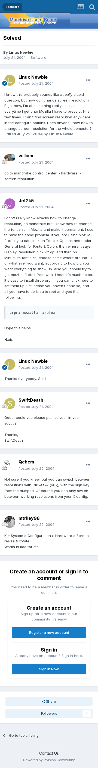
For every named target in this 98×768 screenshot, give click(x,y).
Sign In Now (49, 669)
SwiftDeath (31, 400)
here (84, 280)
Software (38, 57)
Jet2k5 (26, 200)
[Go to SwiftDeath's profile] (9, 403)
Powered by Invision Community (49, 760)
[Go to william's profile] (9, 159)
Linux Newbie (21, 52)
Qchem (26, 462)
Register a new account (49, 632)
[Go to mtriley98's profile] (9, 521)
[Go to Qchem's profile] (9, 465)
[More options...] (88, 80)
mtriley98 (29, 518)
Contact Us (49, 753)
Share (50, 701)
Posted (36, 83)
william (26, 155)
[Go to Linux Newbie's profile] (9, 80)
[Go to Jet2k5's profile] (9, 203)
